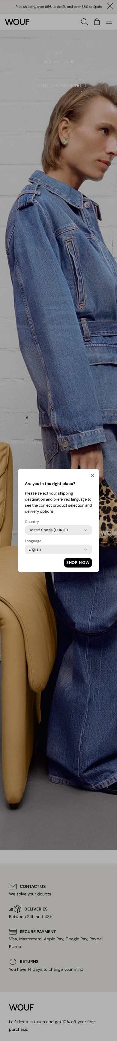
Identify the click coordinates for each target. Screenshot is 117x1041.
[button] (92, 476)
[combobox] (48, 530)
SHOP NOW (78, 562)
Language (33, 541)
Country (32, 521)
